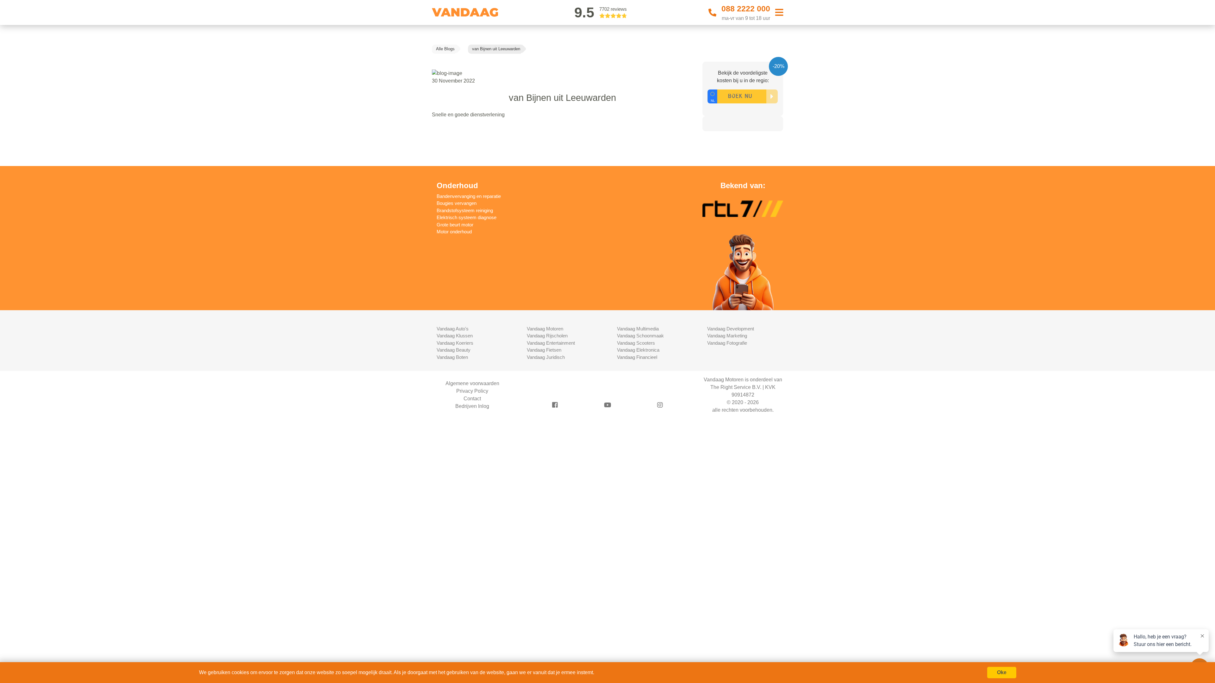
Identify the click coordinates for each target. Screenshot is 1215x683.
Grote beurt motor (455, 224)
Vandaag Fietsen (544, 350)
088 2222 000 (745, 8)
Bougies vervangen (457, 203)
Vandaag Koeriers (455, 343)
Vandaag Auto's (453, 328)
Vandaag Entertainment (551, 343)
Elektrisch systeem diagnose (466, 217)
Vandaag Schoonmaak (640, 335)
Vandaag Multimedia (638, 328)
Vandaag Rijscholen (547, 335)
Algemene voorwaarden (472, 383)
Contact (472, 398)
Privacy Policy (472, 391)
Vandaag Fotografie (727, 343)
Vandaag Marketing (727, 335)
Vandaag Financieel (637, 357)
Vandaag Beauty (453, 350)
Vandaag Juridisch (546, 357)
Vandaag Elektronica (638, 350)
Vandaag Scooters (636, 343)
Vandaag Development (730, 328)
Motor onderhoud (454, 231)
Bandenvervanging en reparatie (469, 196)
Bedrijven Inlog (472, 406)
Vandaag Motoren (545, 328)
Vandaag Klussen (455, 335)
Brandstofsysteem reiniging (465, 210)
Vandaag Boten (452, 357)
